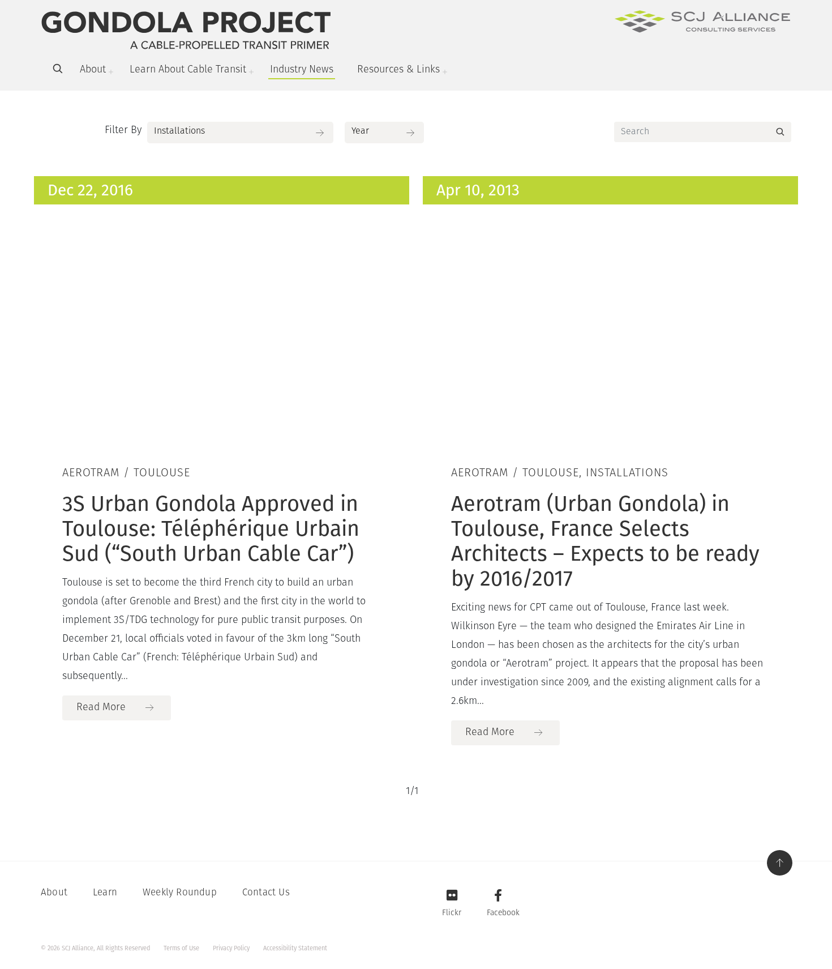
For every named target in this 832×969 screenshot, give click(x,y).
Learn (105, 893)
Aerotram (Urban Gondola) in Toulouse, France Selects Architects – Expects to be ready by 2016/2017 (605, 540)
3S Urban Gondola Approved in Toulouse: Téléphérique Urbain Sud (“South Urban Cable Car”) (210, 528)
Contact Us (266, 893)
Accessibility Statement (295, 948)
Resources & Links (398, 70)
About (93, 70)
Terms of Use (181, 948)
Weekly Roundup (180, 893)
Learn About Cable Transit (188, 70)
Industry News (301, 70)
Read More (101, 708)
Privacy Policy (231, 948)
